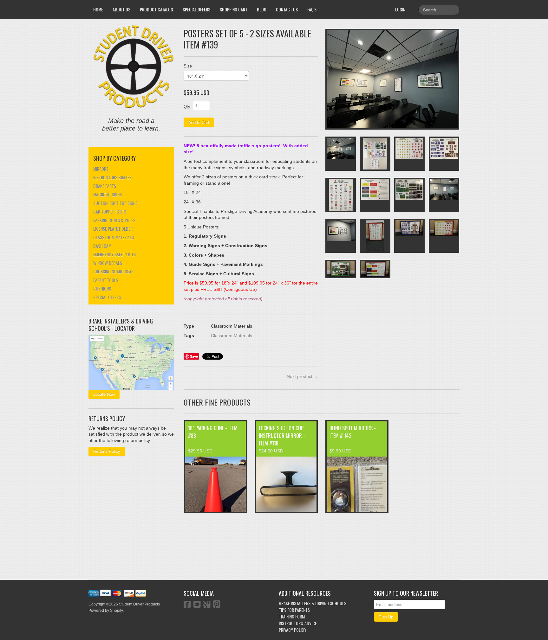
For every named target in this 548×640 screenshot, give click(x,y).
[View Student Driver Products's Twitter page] (197, 605)
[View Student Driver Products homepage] (133, 66)
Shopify (116, 610)
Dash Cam (102, 245)
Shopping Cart (233, 9)
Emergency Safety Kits (114, 254)
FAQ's (311, 9)
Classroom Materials (113, 237)
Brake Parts (104, 185)
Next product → (302, 376)
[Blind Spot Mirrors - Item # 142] (357, 484)
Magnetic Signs (107, 194)
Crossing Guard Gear (113, 271)
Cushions (102, 288)
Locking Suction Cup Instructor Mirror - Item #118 (282, 435)
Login (400, 9)
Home (98, 9)
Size (188, 66)
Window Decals (107, 262)
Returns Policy (106, 451)
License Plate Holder (113, 228)
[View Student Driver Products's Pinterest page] (216, 605)
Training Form (292, 616)
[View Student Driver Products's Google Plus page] (207, 605)
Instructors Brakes (112, 177)
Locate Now (104, 394)
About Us (121, 9)
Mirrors (100, 168)
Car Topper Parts (109, 211)
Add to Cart (198, 122)
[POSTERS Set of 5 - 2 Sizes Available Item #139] (392, 79)
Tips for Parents (294, 609)
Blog (261, 9)
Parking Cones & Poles (114, 220)
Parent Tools (105, 280)
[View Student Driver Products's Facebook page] (187, 605)
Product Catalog (156, 9)
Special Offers (196, 9)
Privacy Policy (292, 629)
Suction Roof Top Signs (115, 203)
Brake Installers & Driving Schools (312, 603)
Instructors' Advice (298, 623)
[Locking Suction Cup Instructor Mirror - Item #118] (286, 484)
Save (194, 356)
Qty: (188, 106)
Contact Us (287, 9)
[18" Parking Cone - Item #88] (215, 484)
